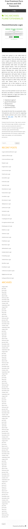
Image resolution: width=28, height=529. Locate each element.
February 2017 (5, 492)
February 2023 (5, 362)
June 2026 (4, 290)
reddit (19, 133)
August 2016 (5, 503)
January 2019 (5, 450)
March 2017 (4, 490)
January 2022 (5, 387)
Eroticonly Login (5, 181)
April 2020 (4, 426)
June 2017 (4, 485)
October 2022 (5, 370)
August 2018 (5, 459)
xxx (12, 135)
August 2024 (5, 329)
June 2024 (4, 333)
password (8, 126)
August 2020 (5, 418)
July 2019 (4, 442)
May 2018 (4, 464)
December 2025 (5, 299)
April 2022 (4, 381)
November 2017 (5, 476)
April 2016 (4, 511)
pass (24, 124)
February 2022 (5, 385)
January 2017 (5, 494)
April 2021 (4, 403)
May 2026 (4, 292)
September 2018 (6, 457)
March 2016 (4, 513)
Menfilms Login (5, 263)
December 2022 (5, 366)
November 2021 (5, 390)
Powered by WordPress (18, 526)
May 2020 (4, 424)
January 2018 (5, 472)
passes (3, 126)
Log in (3, 524)
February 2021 (5, 407)
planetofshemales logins (19, 131)
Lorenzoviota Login (6, 170)
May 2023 (4, 357)
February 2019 (5, 448)
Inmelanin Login (5, 211)
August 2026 (5, 286)
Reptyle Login (5, 163)
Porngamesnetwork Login (8, 222)
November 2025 (5, 301)
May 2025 (4, 312)
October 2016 (5, 500)
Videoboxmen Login (6, 237)
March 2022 (4, 383)
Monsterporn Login (6, 200)
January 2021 (5, 409)
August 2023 (5, 351)
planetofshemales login (7, 131)
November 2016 (5, 498)
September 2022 (6, 372)
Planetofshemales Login (12, 25)
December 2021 (5, 388)
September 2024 (6, 327)
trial (6, 135)
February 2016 (5, 515)
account (23, 122)
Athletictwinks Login (6, 248)
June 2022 (4, 377)
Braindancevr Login (6, 189)
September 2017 (6, 479)
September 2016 (6, 502)
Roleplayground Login (7, 226)
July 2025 (4, 309)
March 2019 (4, 446)
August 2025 (5, 307)
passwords (13, 126)
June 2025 (4, 310)
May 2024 (4, 335)
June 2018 (4, 463)
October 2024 (5, 325)
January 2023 (5, 364)
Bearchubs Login (6, 244)
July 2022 (4, 375)
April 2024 (4, 336)
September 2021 (6, 394)
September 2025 (6, 305)
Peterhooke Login (6, 174)
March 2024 (4, 338)
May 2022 (4, 379)
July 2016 (4, 505)
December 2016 (5, 496)
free (3, 124)
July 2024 (4, 331)
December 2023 (5, 344)
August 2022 (5, 374)
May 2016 (4, 509)
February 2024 (5, 340)
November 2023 (5, 346)
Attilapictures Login (6, 204)
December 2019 (5, 433)
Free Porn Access (11, 122)
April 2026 (4, 294)
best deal (10, 116)
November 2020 (5, 413)
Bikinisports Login (6, 215)
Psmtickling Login (6, 255)
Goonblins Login (5, 196)
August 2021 (5, 396)
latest (9, 124)
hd (7, 124)
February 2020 (5, 429)
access (19, 122)
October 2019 (5, 437)
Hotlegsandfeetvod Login (8, 278)
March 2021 (4, 405)
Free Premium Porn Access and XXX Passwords (14, 3)
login (12, 124)
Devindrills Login (6, 178)
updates (9, 135)
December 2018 (5, 452)
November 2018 (5, 453)
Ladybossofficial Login (7, 155)
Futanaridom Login (6, 192)
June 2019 (4, 444)
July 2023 (4, 353)
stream (22, 133)
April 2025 (4, 314)
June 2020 (4, 422)
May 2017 (4, 487)
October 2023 (5, 348)
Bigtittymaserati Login (7, 274)
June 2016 (4, 507)
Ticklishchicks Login (6, 259)
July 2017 (4, 483)
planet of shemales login (13, 128)
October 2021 (5, 392)
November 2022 (5, 368)
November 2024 (5, 323)
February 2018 (5, 470)
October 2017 (5, 477)
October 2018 (5, 455)
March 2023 (4, 361)
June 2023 (4, 355)
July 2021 (4, 398)
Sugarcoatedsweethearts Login (9, 152)
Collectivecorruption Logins (8, 270)
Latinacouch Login (6, 207)
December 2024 (5, 322)
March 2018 (4, 468)
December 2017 (5, 474)
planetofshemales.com (7, 133)
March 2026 (4, 296)
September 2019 (6, 439)
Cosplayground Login (7, 218)
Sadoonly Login (5, 185)
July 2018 (4, 461)
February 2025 (5, 318)
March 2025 (4, 316)
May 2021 (4, 401)
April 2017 (4, 489)
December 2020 (5, 411)
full (5, 124)
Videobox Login (5, 233)
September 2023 (6, 349)
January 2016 (5, 516)
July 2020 (4, 420)
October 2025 (5, 303)
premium (15, 133)
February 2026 (5, 297)
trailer (3, 135)
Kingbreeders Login (6, 166)
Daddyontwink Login (6, 252)
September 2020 (6, 416)
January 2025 (5, 320)
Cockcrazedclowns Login (7, 159)
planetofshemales (14, 129)
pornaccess (4, 137)
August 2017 (5, 481)
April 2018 (4, 466)
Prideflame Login (6, 241)
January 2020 (5, 431)
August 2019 (5, 440)
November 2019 (5, 435)
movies (20, 124)
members (16, 124)
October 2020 (5, 414)
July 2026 (4, 288)
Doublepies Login (6, 267)
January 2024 (5, 342)
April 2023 (4, 359)
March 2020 (4, 427)
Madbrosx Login (5, 230)
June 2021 (4, 400)
